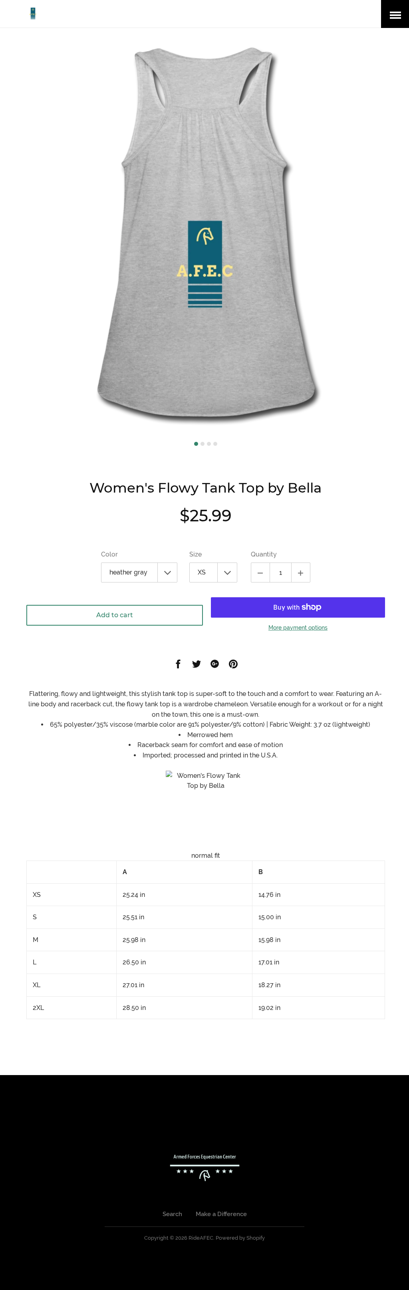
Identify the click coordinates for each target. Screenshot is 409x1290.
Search (172, 1214)
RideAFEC (201, 1238)
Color (109, 554)
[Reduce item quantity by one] (260, 572)
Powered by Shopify (240, 1238)
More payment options (298, 627)
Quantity (264, 554)
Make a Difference (221, 1214)
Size (195, 554)
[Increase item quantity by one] (300, 572)
